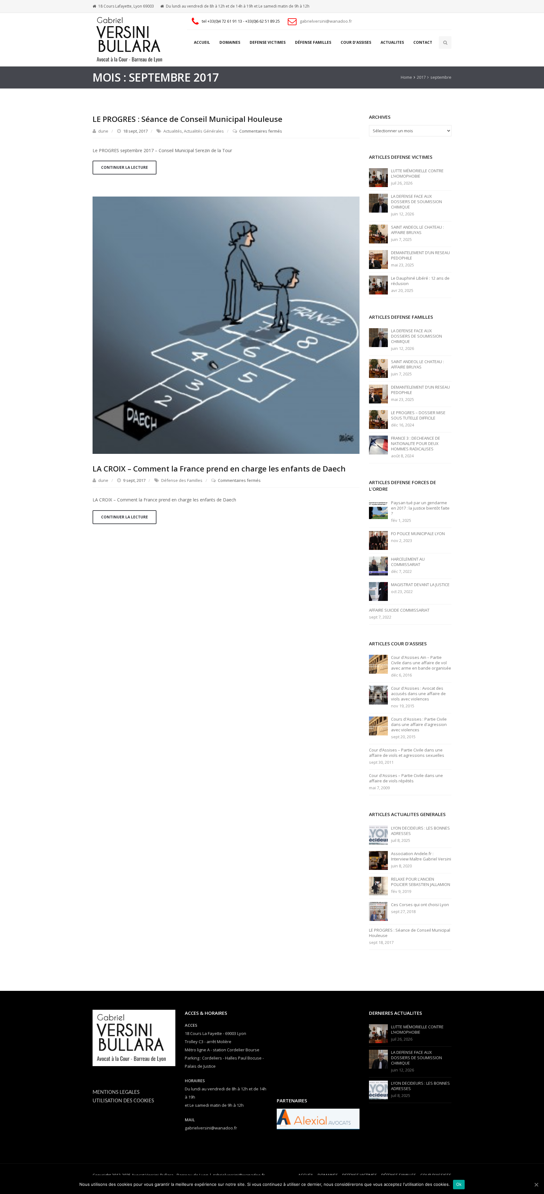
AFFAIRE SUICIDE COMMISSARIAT (399, 610)
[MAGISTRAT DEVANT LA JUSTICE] (378, 591)
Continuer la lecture (124, 167)
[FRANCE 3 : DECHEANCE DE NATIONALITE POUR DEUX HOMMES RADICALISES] (378, 445)
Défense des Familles (181, 480)
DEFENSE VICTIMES (268, 42)
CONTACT (422, 42)
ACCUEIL (202, 42)
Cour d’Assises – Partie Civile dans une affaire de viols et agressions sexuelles (406, 752)
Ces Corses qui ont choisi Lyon (420, 904)
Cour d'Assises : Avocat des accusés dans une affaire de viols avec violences (418, 694)
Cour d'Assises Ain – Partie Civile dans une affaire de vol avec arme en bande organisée (421, 663)
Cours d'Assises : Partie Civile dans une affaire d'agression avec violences (419, 725)
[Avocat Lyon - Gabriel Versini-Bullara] (132, 39)
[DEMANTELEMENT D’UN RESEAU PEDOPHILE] (378, 259)
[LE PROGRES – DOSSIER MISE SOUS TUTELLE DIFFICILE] (378, 419)
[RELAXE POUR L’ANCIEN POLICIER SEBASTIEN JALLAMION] (378, 885)
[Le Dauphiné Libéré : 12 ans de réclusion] (378, 285)
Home (406, 77)
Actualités (172, 131)
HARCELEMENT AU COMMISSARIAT (408, 562)
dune (103, 131)
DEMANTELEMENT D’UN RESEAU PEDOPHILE (420, 255)
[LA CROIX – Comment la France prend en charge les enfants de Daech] (226, 325)
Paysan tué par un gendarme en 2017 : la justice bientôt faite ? (420, 508)
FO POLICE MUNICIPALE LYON (418, 533)
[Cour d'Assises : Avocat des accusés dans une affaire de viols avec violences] (378, 695)
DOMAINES (229, 42)
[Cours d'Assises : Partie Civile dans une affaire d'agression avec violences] (378, 725)
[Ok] (536, 1184)
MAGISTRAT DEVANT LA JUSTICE (420, 584)
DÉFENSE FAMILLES (313, 42)
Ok (459, 1184)
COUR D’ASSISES (356, 42)
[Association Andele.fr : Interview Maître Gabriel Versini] (378, 860)
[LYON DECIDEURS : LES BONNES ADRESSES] (378, 834)
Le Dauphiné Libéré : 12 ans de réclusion (420, 281)
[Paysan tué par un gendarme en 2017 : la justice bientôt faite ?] (378, 509)
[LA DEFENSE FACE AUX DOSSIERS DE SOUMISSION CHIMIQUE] (378, 203)
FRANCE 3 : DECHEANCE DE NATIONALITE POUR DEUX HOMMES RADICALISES (415, 444)
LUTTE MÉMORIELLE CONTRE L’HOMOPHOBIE (417, 173)
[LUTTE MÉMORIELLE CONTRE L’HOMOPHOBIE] (378, 177)
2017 (421, 77)
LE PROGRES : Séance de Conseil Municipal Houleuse (187, 119)
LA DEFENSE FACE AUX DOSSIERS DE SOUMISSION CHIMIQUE (416, 202)
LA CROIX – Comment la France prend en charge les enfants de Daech (219, 468)
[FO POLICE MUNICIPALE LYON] (378, 540)
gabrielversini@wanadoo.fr (326, 21)
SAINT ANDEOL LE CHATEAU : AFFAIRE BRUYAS (417, 230)
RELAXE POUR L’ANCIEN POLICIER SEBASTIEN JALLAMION (420, 882)
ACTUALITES (392, 42)
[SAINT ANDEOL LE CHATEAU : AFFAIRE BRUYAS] (378, 234)
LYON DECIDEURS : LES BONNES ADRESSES (420, 831)
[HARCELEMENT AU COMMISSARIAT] (378, 565)
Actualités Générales (204, 131)
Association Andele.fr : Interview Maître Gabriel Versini (421, 856)
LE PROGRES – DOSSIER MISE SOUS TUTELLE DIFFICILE (418, 415)
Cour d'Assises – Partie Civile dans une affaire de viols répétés (406, 778)
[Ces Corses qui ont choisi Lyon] (378, 911)
